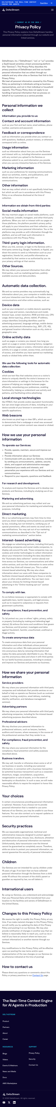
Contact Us (37, 975)
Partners (6, 1027)
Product (6, 1021)
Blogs (5, 1053)
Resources (8, 1047)
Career (5, 1039)
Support (33, 1047)
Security (32, 1059)
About (5, 1033)
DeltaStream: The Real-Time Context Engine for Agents (19, 3)
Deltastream (9, 1014)
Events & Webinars (10, 1065)
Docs (5, 1077)
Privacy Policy (34, 1053)
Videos (5, 1059)
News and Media (9, 1071)
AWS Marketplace (10, 1083)
